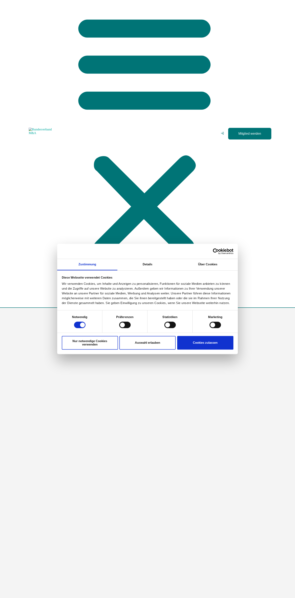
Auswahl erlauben (147, 342)
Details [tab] (148, 264)
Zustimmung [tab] (87, 264)
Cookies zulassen (205, 342)
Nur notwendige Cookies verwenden (89, 342)
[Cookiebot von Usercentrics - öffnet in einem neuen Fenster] (215, 251)
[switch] (125, 325)
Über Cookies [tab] (207, 264)
